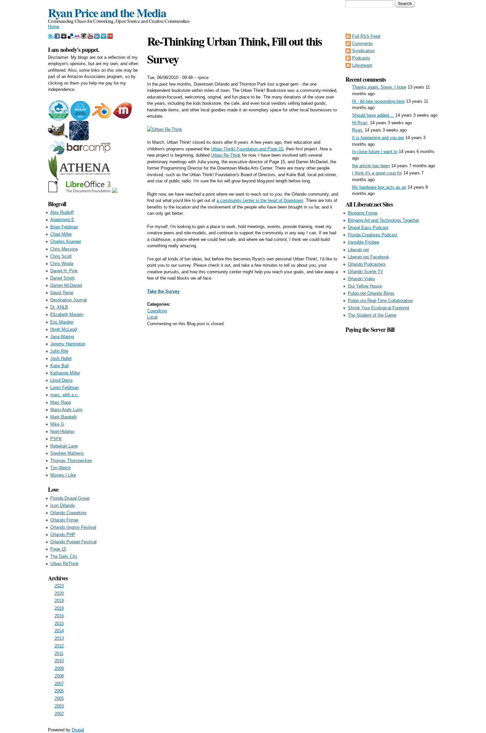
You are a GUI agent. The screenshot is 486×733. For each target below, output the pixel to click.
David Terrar (61, 292)
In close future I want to (374, 151)
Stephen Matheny (67, 453)
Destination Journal (68, 299)
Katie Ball (59, 365)
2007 (59, 683)
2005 (59, 698)
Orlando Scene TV (365, 271)
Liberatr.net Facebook (368, 256)
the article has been (371, 165)
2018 (59, 608)
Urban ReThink (64, 563)
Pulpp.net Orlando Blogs (371, 293)
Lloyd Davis (61, 380)
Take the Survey (163, 291)
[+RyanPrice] (64, 35)
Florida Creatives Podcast (372, 234)
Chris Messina (64, 249)
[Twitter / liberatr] (51, 35)
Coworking (157, 310)
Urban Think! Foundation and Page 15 (247, 148)
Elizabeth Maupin (66, 314)
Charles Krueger (65, 241)
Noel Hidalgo (62, 431)
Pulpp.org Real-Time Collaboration (380, 300)
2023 (59, 585)
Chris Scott (61, 256)
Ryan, (357, 130)
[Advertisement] (391, 433)
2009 (59, 668)
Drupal (78, 729)
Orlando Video (361, 278)
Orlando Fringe (64, 520)
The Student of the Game (372, 315)
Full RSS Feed (366, 36)
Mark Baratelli (63, 416)
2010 (59, 660)
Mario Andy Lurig (66, 409)
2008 (59, 676)
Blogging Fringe (363, 213)
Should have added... (373, 115)
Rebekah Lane (64, 446)
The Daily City (63, 556)
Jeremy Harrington (67, 343)
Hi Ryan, (360, 122)
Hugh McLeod (63, 329)
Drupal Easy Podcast (368, 227)
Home (53, 26)
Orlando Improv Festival (73, 527)
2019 (59, 600)
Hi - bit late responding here (378, 101)
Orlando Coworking (68, 512)
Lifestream (362, 65)
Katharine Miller (65, 372)
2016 (59, 615)
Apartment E (62, 219)
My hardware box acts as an (379, 187)
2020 (59, 593)
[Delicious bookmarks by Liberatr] (71, 35)
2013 (59, 638)
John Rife (59, 351)
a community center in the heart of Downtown (260, 200)
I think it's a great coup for (377, 173)
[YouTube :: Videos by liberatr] (91, 35)
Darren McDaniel (66, 285)
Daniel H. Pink (64, 270)
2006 (59, 690)
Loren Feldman (64, 387)
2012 (59, 645)
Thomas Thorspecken (71, 460)
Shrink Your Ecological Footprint (378, 307)
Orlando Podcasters (367, 264)
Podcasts (361, 58)
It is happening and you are (378, 137)
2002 (59, 713)
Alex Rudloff (62, 212)
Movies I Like (63, 475)
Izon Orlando (62, 505)
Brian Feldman (64, 226)
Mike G (57, 424)
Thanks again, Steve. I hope (379, 87)
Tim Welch (60, 467)
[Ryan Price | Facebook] (58, 35)
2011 (59, 653)
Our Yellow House (365, 286)
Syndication (363, 50)
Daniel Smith (62, 278)
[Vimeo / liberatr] (104, 35)
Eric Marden (61, 322)
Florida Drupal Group (70, 498)
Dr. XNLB (59, 307)
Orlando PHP (62, 534)
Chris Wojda (61, 263)
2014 (59, 630)
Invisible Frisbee (363, 242)
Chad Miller (61, 234)
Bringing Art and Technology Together (383, 220)
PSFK (56, 438)
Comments (362, 43)
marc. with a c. (64, 394)
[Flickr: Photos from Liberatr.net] (77, 35)
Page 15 (58, 549)
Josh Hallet (61, 358)
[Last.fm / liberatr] (110, 35)
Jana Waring (62, 336)
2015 (59, 623)
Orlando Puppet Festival (73, 541)
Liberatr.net (358, 249)
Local (152, 317)
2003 (59, 706)
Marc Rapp (60, 402)
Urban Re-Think (226, 155)
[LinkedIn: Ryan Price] (97, 35)
